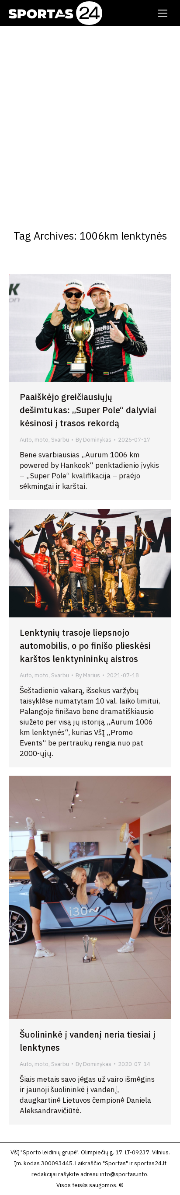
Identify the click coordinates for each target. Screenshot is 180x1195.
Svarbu (60, 439)
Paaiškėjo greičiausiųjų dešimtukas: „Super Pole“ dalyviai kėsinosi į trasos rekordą (88, 410)
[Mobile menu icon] (162, 13)
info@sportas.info (123, 1174)
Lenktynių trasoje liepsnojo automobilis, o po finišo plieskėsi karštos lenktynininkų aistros (85, 646)
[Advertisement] (90, 121)
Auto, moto (34, 439)
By (93, 439)
